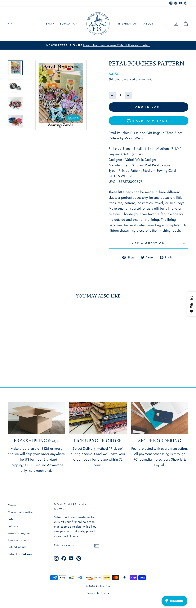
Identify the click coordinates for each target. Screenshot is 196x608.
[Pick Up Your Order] (98, 418)
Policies (13, 526)
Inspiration (128, 23)
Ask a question (148, 243)
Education (69, 23)
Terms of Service (18, 540)
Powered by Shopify (98, 593)
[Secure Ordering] (159, 418)
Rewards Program (19, 533)
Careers (13, 505)
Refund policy (17, 547)
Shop (50, 23)
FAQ (10, 519)
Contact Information (20, 512)
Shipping (115, 79)
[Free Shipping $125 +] (36, 418)
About (149, 23)
